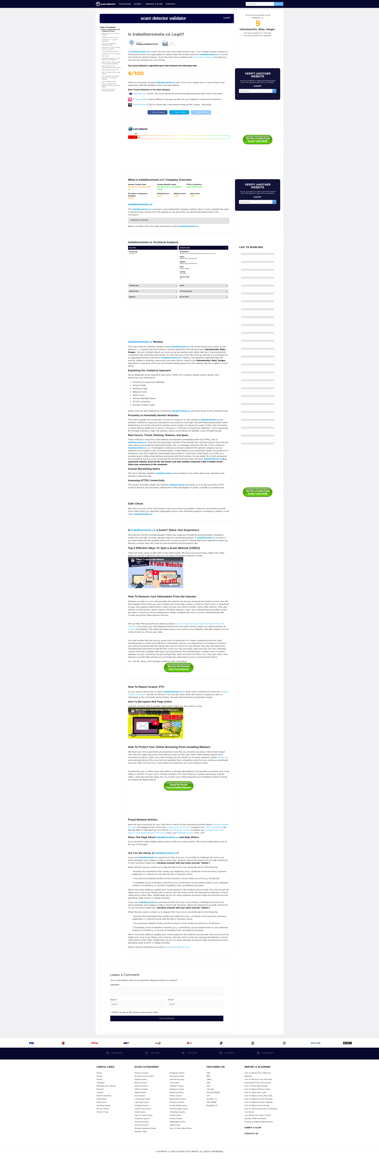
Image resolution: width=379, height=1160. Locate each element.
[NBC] (252, 1043)
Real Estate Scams (178, 1099)
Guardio (221, 757)
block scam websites (203, 57)
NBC (209, 1083)
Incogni (132, 629)
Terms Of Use (102, 1112)
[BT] (284, 1043)
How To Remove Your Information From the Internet (111, 66)
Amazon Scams (141, 1073)
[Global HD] (158, 1043)
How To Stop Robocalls (139, 833)
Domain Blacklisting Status (110, 51)
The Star (210, 1089)
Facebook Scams (142, 1118)
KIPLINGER (211, 1102)
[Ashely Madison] (130, 99)
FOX (208, 1086)
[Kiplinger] (95, 1043)
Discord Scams (158, 833)
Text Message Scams (179, 830)
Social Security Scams (144, 1076)
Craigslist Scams (142, 1105)
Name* (113, 1000)
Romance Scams (177, 1102)
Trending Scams (104, 1105)
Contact (170, 4)
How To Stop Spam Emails (256, 1086)
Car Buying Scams (142, 1099)
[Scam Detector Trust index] (178, 133)
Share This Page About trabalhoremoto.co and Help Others (111, 85)
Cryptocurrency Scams (178, 827)
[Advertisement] (178, 158)
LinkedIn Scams (176, 1086)
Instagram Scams (177, 1073)
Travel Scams (175, 1115)
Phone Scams (176, 1096)
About (99, 1076)
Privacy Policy (103, 1109)
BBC (208, 1076)
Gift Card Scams (142, 1125)
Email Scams (140, 1112)
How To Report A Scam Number (258, 1099)
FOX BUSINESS (213, 1092)
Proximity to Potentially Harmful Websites (109, 44)
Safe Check (105, 56)
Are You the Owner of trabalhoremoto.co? (108, 89)
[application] (142, 4)
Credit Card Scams (143, 1109)
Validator (125, 4)
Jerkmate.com (140, 94)
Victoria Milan (139, 104)
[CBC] (189, 1043)
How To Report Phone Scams (257, 1089)
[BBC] (347, 1043)
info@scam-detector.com (177, 947)
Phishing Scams (176, 1092)
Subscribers (102, 1099)
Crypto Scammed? (213, 827)
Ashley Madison (140, 99)
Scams (137, 4)
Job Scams (174, 1083)
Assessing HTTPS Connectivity (111, 53)
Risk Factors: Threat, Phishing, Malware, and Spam (111, 48)
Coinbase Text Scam (214, 830)
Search (278, 4)
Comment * (115, 985)
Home (99, 1073)
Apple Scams (140, 1092)
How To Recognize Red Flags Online (111, 72)
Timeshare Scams (177, 1112)
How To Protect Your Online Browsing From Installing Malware (110, 77)
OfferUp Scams (141, 1089)
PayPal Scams (141, 1079)
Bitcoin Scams (141, 1083)
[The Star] (316, 1043)
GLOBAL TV (212, 1099)
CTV (208, 1096)
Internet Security (177, 1079)
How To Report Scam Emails (256, 1105)
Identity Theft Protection (255, 1118)
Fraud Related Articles (109, 81)
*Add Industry (172, 43)
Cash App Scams (142, 1102)
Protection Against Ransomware (258, 1122)
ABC (209, 1073)
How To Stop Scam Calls (255, 1092)
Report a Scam (154, 4)
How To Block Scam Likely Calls (258, 1096)
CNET (209, 1079)
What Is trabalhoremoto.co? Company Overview (111, 30)
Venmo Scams (176, 1118)
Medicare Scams (177, 1089)
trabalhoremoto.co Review (110, 37)
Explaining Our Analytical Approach (110, 40)
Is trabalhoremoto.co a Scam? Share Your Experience (111, 59)
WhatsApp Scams (177, 1122)
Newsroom (101, 1102)
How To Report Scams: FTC (110, 69)
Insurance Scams (177, 1076)
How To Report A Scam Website (258, 1102)
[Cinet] (63, 1043)
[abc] (221, 1043)
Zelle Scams (175, 1125)
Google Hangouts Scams (145, 1128)
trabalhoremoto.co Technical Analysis (110, 34)
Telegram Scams (185, 833)
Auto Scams (140, 1096)
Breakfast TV (212, 1105)
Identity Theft (141, 1131)
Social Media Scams (178, 1105)
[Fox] (31, 1043)
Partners (100, 1089)
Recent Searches (104, 1096)
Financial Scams (142, 1122)
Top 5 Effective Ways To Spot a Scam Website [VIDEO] (111, 62)
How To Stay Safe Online (181, 1128)
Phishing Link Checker (106, 1086)
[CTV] (126, 1043)
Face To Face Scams (143, 1115)
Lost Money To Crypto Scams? (257, 1115)
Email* (171, 1000)
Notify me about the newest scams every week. (135, 1012)
